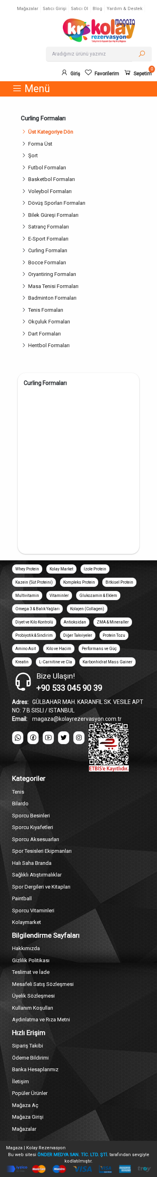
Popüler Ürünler (30, 1093)
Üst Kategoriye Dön (50, 132)
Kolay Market (61, 569)
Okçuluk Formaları (49, 322)
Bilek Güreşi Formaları (53, 215)
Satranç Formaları (48, 227)
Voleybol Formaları (50, 191)
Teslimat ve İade (31, 972)
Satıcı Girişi (54, 8)
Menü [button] (36, 89)
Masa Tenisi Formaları (53, 286)
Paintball (22, 898)
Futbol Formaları (47, 168)
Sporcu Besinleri (31, 816)
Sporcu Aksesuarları (35, 839)
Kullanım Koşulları (32, 1008)
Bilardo (20, 803)
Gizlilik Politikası (31, 960)
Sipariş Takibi (27, 1046)
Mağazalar (27, 8)
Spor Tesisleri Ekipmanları (42, 851)
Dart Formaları (44, 334)
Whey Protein (27, 569)
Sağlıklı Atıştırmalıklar (37, 875)
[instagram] (79, 737)
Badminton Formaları (52, 298)
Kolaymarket (26, 922)
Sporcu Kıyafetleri (32, 827)
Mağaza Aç (25, 1105)
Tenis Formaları (45, 310)
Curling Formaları (47, 250)
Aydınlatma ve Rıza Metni (41, 1019)
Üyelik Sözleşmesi (33, 996)
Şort (33, 155)
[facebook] (33, 737)
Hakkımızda (26, 948)
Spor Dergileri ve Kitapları (41, 887)
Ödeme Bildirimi (30, 1058)
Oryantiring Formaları (52, 274)
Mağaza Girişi (27, 1117)
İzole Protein (95, 569)
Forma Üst (40, 144)
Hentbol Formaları (49, 345)
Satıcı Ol (79, 8)
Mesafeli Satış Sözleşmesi (43, 984)
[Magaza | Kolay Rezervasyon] (98, 31)
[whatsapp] (17, 737)
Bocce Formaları (47, 262)
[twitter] (63, 737)
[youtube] (48, 737)
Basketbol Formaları (51, 179)
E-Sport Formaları (48, 239)
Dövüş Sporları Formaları (56, 203)
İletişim (20, 1081)
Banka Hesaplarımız (35, 1069)
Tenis (18, 792)
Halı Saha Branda (32, 863)
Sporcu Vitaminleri (33, 910)
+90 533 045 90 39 (69, 688)
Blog (97, 8)
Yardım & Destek (125, 8)
